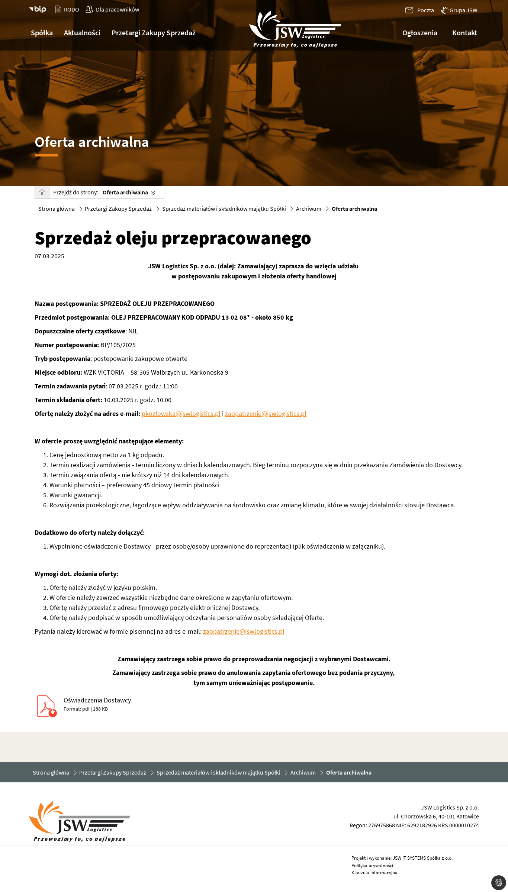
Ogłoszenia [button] (419, 32)
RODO (71, 9)
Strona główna (56, 208)
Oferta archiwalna (125, 192)
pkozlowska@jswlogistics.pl (181, 413)
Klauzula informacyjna (374, 872)
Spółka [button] (42, 32)
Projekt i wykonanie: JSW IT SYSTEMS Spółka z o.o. (402, 858)
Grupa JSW (464, 10)
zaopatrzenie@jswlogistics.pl (265, 413)
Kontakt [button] (464, 32)
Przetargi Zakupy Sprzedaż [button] (154, 32)
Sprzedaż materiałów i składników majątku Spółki (224, 208)
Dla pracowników (117, 9)
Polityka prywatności (372, 865)
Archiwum (308, 208)
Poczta (425, 10)
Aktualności (82, 32)
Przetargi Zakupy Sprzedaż (118, 208)
